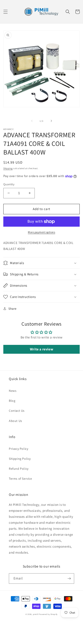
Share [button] (12, 309)
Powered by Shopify (48, 614)
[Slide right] (51, 121)
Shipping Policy (20, 459)
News (12, 391)
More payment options (41, 232)
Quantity (8, 184)
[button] (5, 12)
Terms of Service (20, 479)
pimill (35, 614)
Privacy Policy (18, 449)
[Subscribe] (69, 578)
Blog (12, 401)
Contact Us (17, 411)
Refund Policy (19, 469)
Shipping (8, 168)
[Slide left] (32, 121)
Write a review (41, 349)
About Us (15, 421)
